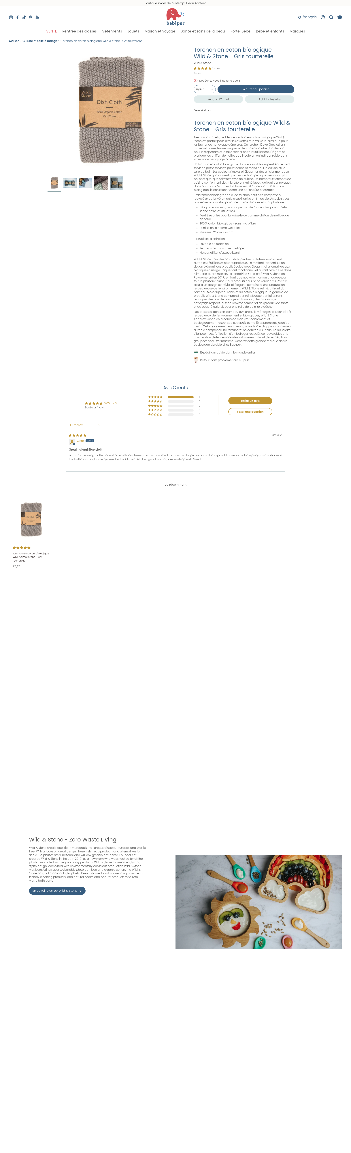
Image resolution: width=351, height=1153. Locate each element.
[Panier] (339, 17)
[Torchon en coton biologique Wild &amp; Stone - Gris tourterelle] (31, 519)
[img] (77, 435)
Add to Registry (269, 99)
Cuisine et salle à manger (40, 41)
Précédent (47, 110)
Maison (14, 41)
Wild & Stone (202, 63)
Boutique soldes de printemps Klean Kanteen (176, 3)
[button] (52, 31)
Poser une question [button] (250, 412)
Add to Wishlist (218, 99)
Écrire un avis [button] (250, 401)
